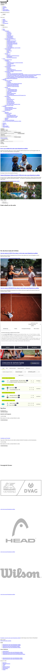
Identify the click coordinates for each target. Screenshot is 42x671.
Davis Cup (9, 98)
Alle (7, 368)
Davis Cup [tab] (4, 201)
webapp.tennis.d (5, 651)
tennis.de (4, 6)
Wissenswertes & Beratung (9, 120)
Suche (4, 14)
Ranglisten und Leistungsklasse (10, 38)
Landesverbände (5, 9)
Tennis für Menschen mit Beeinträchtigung (14, 70)
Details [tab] (15, 328)
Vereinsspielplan (10, 36)
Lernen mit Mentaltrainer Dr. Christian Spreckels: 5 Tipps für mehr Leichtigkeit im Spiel (22, 77)
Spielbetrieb (7, 30)
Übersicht (8, 31)
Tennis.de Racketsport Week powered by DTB (20, 175)
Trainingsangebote (8, 66)
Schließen (2, 4)
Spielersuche (9, 32)
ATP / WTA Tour (10, 100)
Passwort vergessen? (4, 138)
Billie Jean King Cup (10, 99)
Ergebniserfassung (10, 37)
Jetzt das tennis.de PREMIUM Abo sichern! (19, 288)
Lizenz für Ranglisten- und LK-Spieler (13, 47)
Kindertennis (9, 68)
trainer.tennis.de (13, 652)
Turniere (4, 20)
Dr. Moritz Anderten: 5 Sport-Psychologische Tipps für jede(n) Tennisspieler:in (20, 76)
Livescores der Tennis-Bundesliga (13, 84)
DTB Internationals (10, 101)
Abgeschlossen (21, 368)
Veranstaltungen (5, 23)
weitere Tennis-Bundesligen (12, 91)
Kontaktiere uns (10, 637)
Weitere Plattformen (6, 10)
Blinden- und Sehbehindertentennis (13, 55)
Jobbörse (6, 119)
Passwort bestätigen (3, 133)
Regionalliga (9, 92)
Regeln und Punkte (10, 63)
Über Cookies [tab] (36, 328)
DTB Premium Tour (10, 94)
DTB (3, 8)
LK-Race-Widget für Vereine (12, 117)
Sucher (2, 142)
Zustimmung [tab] (5, 328)
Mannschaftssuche (10, 35)
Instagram (12, 644)
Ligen (4, 22)
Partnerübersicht (7, 110)
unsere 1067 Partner (8, 334)
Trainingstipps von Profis (9, 71)
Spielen (4, 29)
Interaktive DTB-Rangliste (11, 40)
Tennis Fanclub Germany (9, 105)
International (7, 96)
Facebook (12, 645)
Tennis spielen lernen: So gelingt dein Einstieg (15, 62)
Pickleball (8, 52)
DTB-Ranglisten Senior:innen (12, 43)
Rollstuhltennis (9, 56)
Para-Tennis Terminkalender (12, 57)
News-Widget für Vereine (11, 115)
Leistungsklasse (9, 46)
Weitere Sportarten (8, 48)
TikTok (11, 646)
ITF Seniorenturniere (10, 103)
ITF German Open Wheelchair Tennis (13, 104)
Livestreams (9, 82)
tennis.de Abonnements (9, 107)
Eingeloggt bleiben (5, 139)
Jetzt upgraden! (10, 258)
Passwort (2, 132)
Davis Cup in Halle (14, 148)
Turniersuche (9, 33)
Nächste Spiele (13, 368)
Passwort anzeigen (18, 132)
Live (3, 368)
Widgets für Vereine (8, 113)
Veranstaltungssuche (8, 59)
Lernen (4, 58)
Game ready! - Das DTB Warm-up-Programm (15, 73)
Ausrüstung (9, 64)
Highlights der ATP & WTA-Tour (13, 85)
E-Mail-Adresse (3, 131)
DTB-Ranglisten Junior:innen (12, 42)
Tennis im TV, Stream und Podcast (13, 86)
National (6, 87)
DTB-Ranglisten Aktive (11, 41)
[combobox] (8, 141)
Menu (6, 3)
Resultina (13, 364)
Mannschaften (5, 21)
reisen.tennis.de (12, 657)
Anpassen (20, 347)
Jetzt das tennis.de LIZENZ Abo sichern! (19, 253)
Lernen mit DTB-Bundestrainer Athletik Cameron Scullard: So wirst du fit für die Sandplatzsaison (24, 74)
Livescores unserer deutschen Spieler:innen (14, 83)
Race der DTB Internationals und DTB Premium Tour (16, 95)
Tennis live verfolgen (8, 80)
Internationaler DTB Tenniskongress (11, 78)
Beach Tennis (9, 50)
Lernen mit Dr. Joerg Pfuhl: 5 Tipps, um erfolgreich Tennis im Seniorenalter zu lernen (21, 75)
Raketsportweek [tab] (5, 202)
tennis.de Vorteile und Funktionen (10, 108)
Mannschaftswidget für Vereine (12, 116)
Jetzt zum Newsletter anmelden (5, 640)
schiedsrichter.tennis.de (14, 654)
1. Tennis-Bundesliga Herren (12, 89)
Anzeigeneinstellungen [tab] (26, 328)
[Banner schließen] (40, 324)
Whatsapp (12, 647)
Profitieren (4, 106)
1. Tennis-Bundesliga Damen (12, 90)
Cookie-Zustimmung (4, 445)
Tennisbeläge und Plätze (11, 65)
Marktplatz (7, 118)
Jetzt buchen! (9, 181)
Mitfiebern (4, 79)
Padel (8, 51)
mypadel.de (5, 7)
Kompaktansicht (3, 410)
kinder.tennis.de (13, 658)
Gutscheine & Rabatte (8, 109)
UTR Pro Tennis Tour (11, 102)
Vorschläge (2, 143)
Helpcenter (7, 112)
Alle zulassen (34, 347)
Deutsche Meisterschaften (11, 93)
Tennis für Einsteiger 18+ (11, 69)
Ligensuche (9, 34)
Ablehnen (8, 347)
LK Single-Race (10, 44)
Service (4, 111)
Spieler (4, 19)
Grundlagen (7, 60)
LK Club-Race (9, 45)
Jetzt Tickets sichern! (11, 153)
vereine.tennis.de (13, 653)
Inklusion (6, 53)
